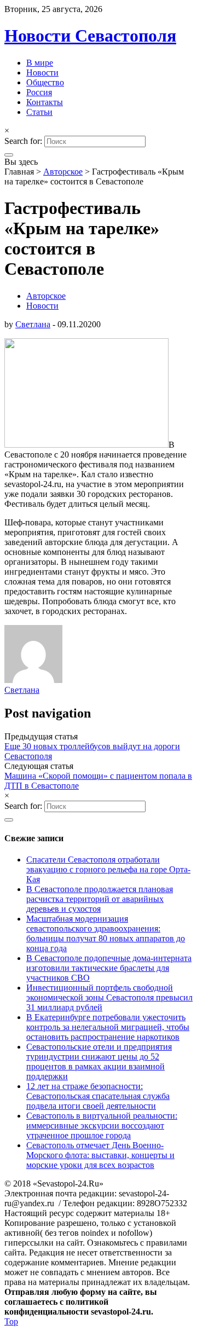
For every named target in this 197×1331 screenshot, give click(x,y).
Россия (39, 92)
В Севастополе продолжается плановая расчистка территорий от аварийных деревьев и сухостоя (99, 898)
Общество (45, 82)
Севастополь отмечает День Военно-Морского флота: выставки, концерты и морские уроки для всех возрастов (100, 1155)
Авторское (63, 171)
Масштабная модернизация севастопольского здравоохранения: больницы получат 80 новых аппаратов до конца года (105, 933)
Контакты (44, 102)
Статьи (39, 112)
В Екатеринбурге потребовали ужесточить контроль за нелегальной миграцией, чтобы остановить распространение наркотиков (107, 1026)
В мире (39, 62)
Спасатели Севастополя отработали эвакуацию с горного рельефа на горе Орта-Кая (108, 869)
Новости (42, 72)
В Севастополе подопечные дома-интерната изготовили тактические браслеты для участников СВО (109, 967)
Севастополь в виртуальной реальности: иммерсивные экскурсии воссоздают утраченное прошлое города (101, 1125)
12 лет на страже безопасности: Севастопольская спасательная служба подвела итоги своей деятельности (98, 1095)
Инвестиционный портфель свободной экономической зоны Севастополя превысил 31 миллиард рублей (109, 997)
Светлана (32, 324)
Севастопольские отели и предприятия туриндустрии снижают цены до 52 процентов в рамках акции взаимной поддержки (99, 1061)
